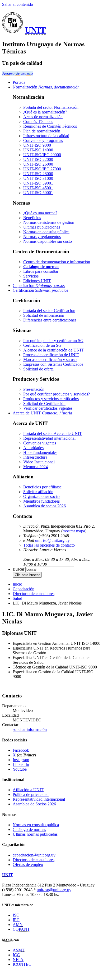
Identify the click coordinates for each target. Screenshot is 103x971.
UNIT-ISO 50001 (38, 192)
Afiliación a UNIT (28, 789)
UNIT (35, 30)
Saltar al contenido (17, 4)
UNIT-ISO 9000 (37, 145)
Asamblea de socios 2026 (44, 506)
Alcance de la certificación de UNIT (53, 350)
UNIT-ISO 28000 (38, 173)
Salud (17, 598)
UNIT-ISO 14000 (38, 150)
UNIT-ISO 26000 (38, 164)
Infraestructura (35, 457)
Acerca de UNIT (42, 413)
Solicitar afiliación (38, 491)
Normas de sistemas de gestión (48, 222)
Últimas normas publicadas (35, 834)
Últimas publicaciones (41, 227)
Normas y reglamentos (42, 236)
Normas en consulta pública (46, 232)
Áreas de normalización (43, 117)
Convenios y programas (43, 140)
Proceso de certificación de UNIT (51, 355)
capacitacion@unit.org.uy (34, 855)
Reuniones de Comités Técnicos (50, 126)
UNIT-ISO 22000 (38, 159)
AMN (18, 924)
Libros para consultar (40, 271)
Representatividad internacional (49, 438)
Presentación (33, 389)
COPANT (21, 929)
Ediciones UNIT (37, 281)
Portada (19, 82)
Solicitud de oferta (38, 369)
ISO (16, 915)
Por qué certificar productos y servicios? (56, 394)
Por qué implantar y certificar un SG (53, 340)
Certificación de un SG (42, 345)
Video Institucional (39, 462)
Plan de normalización (41, 131)
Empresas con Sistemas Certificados (53, 364)
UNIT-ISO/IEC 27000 (42, 169)
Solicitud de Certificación (44, 403)
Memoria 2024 (35, 466)
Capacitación (39, 285)
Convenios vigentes (39, 443)
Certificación (40, 290)
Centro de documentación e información (56, 262)
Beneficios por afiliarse (42, 487)
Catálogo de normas (29, 829)
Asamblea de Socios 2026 (34, 804)
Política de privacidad (31, 794)
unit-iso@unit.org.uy (52, 540)
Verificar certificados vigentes (47, 408)
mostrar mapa (74, 531)
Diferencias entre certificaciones (49, 320)
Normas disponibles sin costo (47, 241)
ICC (16, 955)
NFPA (18, 959)
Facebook (21, 750)
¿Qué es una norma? (40, 213)
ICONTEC (22, 964)
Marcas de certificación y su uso (50, 359)
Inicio (17, 584)
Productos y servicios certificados (51, 399)
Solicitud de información (43, 315)
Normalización (46, 87)
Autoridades (33, 447)
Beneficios (32, 217)
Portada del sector (50, 107)
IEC (16, 920)
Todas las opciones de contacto (49, 545)
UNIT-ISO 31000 (38, 178)
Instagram (21, 759)
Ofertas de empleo (28, 864)
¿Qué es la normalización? (45, 112)
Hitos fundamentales (40, 452)
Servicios (31, 276)
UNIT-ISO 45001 (38, 188)
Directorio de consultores (33, 593)
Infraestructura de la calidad (46, 135)
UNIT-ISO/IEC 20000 (42, 154)
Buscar (18, 569)
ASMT (19, 950)
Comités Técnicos (38, 121)
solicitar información (30, 729)
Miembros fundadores (41, 501)
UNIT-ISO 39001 (38, 183)
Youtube (20, 769)
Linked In (21, 764)
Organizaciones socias (41, 496)
